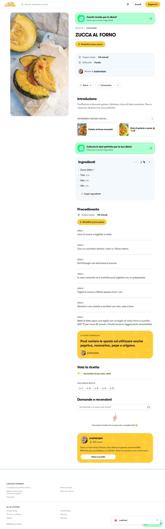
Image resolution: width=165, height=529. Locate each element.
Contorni (91, 28)
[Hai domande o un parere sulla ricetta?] (112, 407)
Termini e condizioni (14, 514)
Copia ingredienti (92, 194)
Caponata (10, 497)
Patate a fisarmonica (14, 491)
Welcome (63, 518)
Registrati (153, 4)
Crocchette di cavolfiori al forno (19, 487)
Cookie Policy (65, 511)
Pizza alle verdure (66, 491)
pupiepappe (100, 71)
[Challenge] (127, 4)
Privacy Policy (12, 511)
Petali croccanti (66, 487)
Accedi (138, 4)
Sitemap (63, 514)
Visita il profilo (98, 457)
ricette (79, 28)
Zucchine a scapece (14, 493)
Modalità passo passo (92, 44)
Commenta (105, 85)
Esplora (9, 518)
